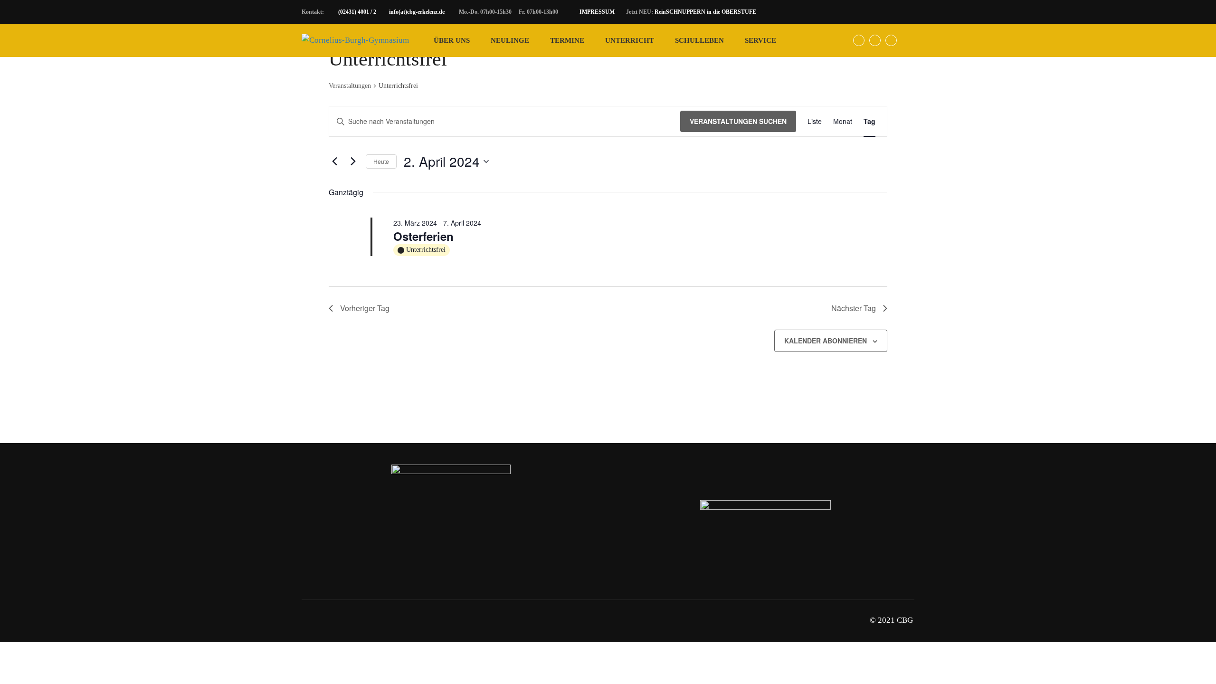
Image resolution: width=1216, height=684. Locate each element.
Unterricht (629, 40)
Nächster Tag (853, 308)
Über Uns (452, 40)
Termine (567, 40)
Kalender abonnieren (825, 340)
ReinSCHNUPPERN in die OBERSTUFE (705, 12)
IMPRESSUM (597, 12)
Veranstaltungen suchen (738, 121)
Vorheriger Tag (365, 308)
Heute (381, 161)
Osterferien (423, 236)
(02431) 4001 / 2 (357, 12)
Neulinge (510, 40)
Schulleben (699, 40)
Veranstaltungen (350, 85)
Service (760, 40)
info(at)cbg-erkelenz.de (417, 12)
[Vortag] (334, 161)
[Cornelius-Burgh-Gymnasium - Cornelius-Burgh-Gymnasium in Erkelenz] (355, 40)
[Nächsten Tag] (353, 161)
